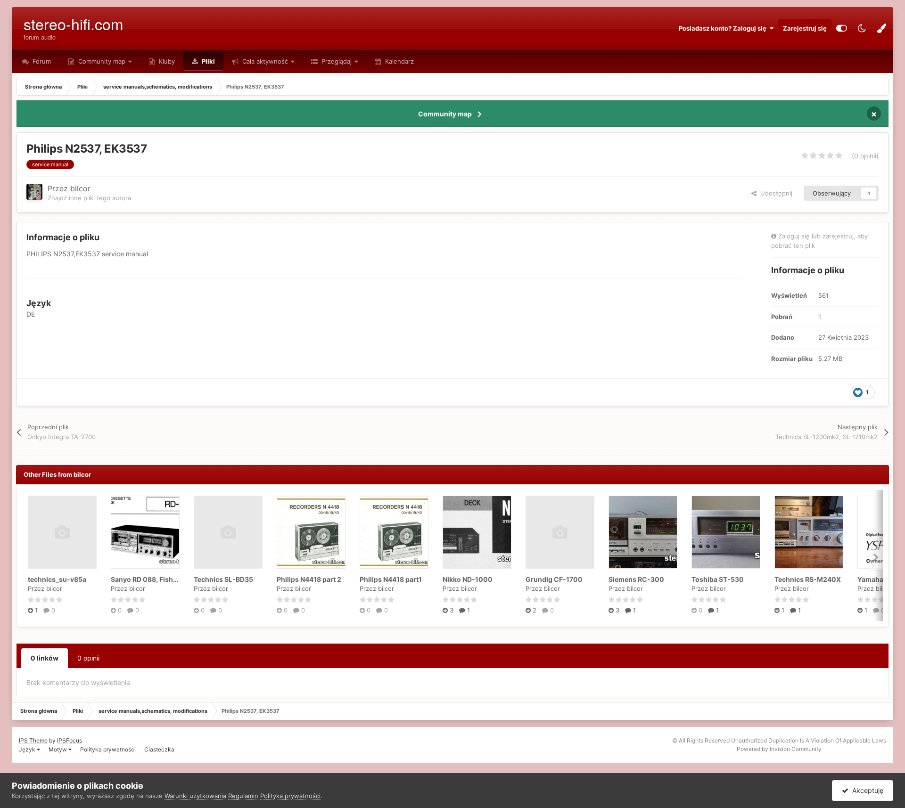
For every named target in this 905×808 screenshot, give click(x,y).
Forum (41, 61)
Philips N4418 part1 (391, 579)
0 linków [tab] (44, 658)
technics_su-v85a (57, 579)
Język (28, 749)
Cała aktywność (264, 61)
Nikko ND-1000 (468, 579)
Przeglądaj (336, 61)
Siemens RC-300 (636, 579)
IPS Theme (33, 740)
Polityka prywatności (108, 749)
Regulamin (243, 796)
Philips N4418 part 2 (309, 579)
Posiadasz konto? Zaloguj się (724, 28)
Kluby (166, 61)
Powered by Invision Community (779, 748)
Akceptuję (865, 790)
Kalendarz (398, 61)
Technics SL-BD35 (223, 579)
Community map (101, 61)
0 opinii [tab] (88, 658)
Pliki (207, 61)
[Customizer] (841, 28)
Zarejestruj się (805, 28)
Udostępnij (774, 193)
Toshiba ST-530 (717, 579)
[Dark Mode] (862, 28)
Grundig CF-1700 (554, 579)
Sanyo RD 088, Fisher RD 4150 (159, 579)
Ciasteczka (159, 749)
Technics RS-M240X (807, 579)
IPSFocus (69, 740)
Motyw (58, 749)
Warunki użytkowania (195, 796)
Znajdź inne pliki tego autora (89, 198)
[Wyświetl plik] (62, 532)
